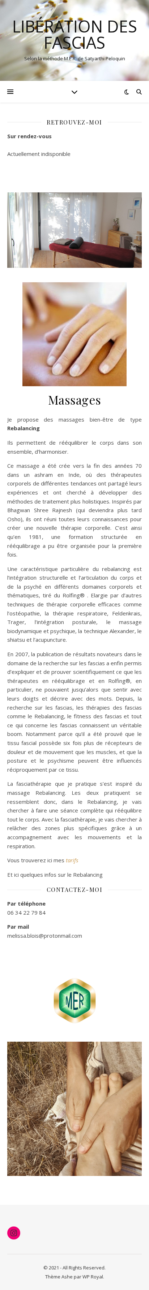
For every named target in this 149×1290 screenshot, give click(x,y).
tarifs (72, 860)
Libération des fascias (74, 34)
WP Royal (92, 1276)
